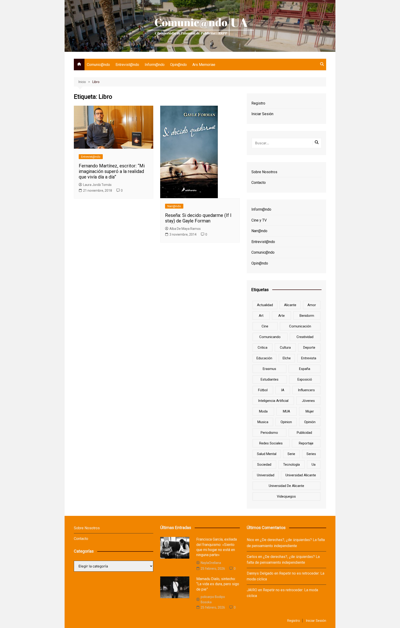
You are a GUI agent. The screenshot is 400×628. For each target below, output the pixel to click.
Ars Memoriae (203, 64)
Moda (263, 411)
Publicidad (304, 433)
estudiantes (269, 379)
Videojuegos (286, 496)
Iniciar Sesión (262, 114)
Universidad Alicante (300, 475)
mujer (310, 411)
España (304, 369)
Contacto (258, 182)
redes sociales (271, 443)
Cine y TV (259, 220)
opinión (310, 422)
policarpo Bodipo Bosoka (213, 599)
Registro (258, 103)
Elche (287, 358)
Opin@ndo (178, 64)
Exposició (304, 379)
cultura (285, 347)
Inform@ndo (155, 64)
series (311, 454)
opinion (286, 422)
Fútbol (263, 390)
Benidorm (307, 316)
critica (262, 347)
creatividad (305, 337)
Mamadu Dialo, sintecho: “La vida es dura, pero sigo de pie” (217, 584)
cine (265, 326)
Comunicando (270, 337)
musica (262, 422)
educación (264, 358)
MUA (286, 411)
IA (282, 390)
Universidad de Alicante (286, 486)
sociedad (264, 464)
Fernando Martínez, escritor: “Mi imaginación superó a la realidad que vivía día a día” (112, 171)
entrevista (308, 358)
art (261, 316)
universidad (265, 475)
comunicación (300, 326)
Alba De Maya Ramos (185, 229)
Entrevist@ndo (127, 64)
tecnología (291, 464)
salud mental (266, 454)
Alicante (290, 305)
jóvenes (308, 401)
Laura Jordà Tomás (97, 185)
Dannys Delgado (260, 573)
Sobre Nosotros (264, 172)
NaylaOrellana (211, 563)
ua (314, 464)
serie (291, 454)
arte (281, 316)
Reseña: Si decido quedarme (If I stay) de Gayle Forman (198, 218)
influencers (306, 390)
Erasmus (269, 369)
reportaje (306, 443)
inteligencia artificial (273, 401)
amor (311, 305)
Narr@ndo (174, 206)
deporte (309, 347)
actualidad (265, 305)
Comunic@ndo (98, 64)
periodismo (269, 433)
